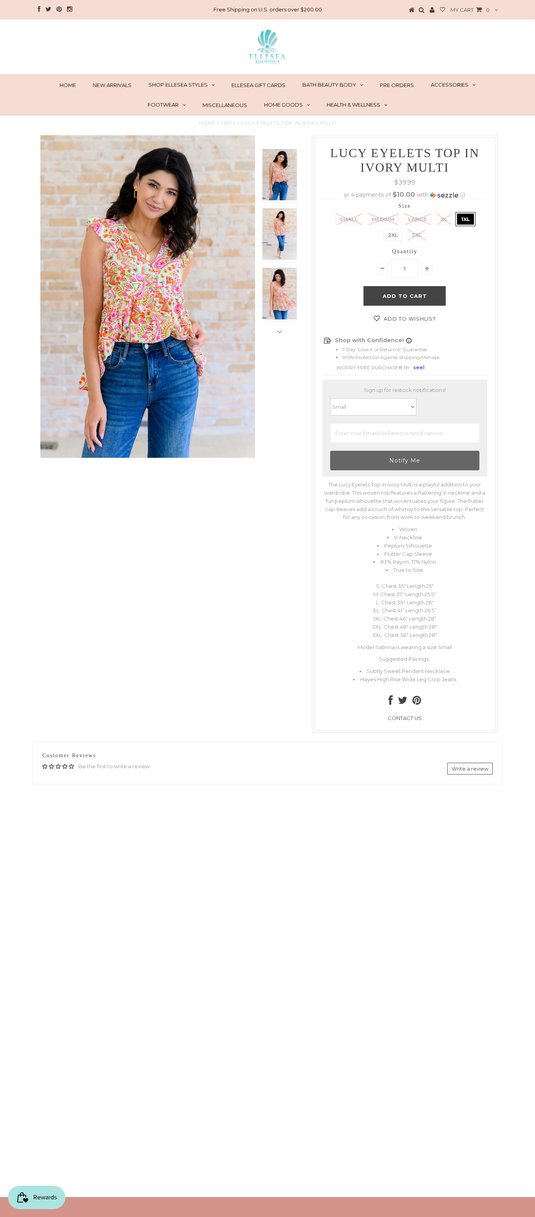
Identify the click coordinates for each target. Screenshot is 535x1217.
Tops (228, 123)
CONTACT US (405, 718)
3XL (417, 235)
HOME (68, 85)
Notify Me (404, 460)
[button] (404, 195)
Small (349, 219)
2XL (393, 235)
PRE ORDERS (397, 85)
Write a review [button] (470, 768)
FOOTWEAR (163, 105)
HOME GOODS (283, 105)
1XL (465, 219)
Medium (383, 219)
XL (444, 219)
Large (417, 219)
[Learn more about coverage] (409, 340)
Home (207, 123)
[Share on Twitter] (402, 702)
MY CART (470, 10)
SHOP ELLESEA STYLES (178, 85)
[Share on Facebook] (391, 702)
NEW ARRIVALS (112, 85)
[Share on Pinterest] (416, 702)
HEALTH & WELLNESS (353, 105)
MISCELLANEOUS (224, 105)
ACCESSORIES (449, 85)
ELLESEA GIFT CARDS (258, 85)
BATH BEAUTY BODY (329, 85)
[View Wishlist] (442, 10)
